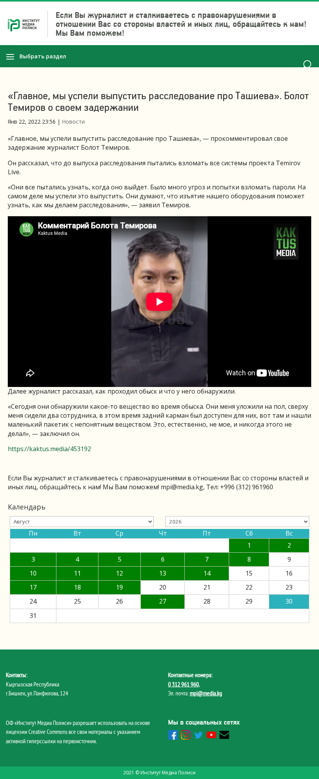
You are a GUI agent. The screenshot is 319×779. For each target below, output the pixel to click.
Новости (73, 121)
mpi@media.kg (206, 693)
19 (119, 587)
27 (162, 601)
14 (206, 573)
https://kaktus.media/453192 (49, 449)
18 (77, 587)
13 (162, 573)
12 (119, 573)
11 (77, 573)
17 (33, 587)
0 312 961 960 (183, 684)
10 (33, 573)
